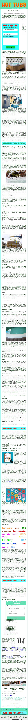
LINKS (15, 8)
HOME (12, 8)
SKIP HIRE (4, 655)
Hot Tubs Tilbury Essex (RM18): (9, 15)
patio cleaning (16, 655)
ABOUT (18, 8)
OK (21, 719)
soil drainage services (7, 656)
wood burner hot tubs (15, 464)
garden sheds (16, 648)
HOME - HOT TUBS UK (14, 703)
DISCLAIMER (24, 8)
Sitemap (2, 709)
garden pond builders (11, 651)
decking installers (19, 649)
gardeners (22, 656)
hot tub (9, 16)
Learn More (15, 719)
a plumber (22, 650)
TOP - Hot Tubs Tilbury (7, 695)
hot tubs (24, 29)
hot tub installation (18, 559)
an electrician (10, 657)
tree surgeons (9, 650)
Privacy (25, 709)
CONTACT (21, 8)
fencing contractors (14, 647)
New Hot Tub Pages (10, 709)
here (7, 597)
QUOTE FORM (8, 481)
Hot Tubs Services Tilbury (8, 599)
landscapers (4, 649)
